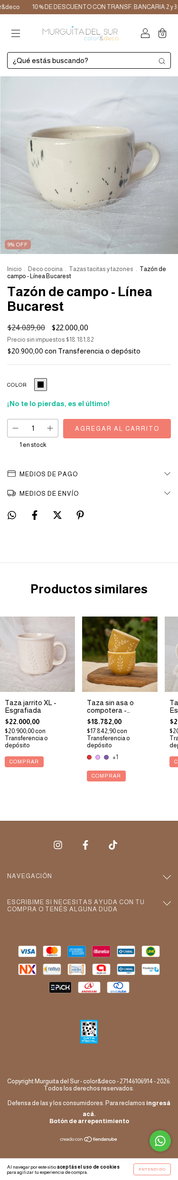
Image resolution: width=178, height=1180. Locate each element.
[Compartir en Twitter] (58, 515)
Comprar (24, 761)
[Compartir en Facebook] (35, 515)
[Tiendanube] (89, 1140)
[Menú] (15, 34)
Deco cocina (45, 268)
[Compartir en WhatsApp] (12, 515)
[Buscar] (162, 61)
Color (17, 385)
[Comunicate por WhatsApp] (160, 1141)
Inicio (14, 268)
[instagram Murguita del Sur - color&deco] (58, 845)
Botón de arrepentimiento (89, 1121)
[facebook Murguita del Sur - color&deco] (86, 845)
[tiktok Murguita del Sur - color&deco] (112, 845)
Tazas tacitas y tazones (101, 268)
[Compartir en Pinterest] (80, 515)
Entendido (152, 1169)
